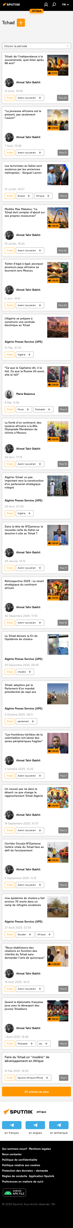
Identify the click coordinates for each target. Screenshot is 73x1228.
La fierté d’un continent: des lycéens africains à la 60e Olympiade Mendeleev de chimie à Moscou (23, 427)
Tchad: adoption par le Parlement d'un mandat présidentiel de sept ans (20, 688)
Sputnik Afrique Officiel (30, 1077)
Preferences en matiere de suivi (22, 1181)
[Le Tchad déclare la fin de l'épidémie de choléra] (57, 644)
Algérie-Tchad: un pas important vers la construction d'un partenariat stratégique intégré (24, 482)
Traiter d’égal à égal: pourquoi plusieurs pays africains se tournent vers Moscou (24, 267)
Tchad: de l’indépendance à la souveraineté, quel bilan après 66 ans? (24, 60)
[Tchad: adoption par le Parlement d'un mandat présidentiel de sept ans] (57, 693)
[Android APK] (14, 1192)
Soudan (22, 934)
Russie (21, 195)
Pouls (21, 409)
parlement (23, 721)
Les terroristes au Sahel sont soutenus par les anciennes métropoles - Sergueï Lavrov (23, 169)
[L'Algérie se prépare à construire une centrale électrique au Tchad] (57, 327)
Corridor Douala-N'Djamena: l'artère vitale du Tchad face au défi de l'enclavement (24, 847)
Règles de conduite (14, 1176)
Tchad (8, 22)
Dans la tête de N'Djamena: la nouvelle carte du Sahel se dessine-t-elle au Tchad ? (24, 530)
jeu (40, 1043)
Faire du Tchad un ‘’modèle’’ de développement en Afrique (27, 1059)
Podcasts (40, 409)
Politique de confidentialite (19, 1159)
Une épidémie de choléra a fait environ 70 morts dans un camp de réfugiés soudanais (25, 901)
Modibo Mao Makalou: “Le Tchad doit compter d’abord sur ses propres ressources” (25, 212)
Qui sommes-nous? (14, 1149)
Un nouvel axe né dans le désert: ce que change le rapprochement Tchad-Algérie (24, 792)
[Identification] (46, 4)
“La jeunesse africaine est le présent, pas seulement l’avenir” (23, 114)
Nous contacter (12, 1154)
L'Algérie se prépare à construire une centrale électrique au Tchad (20, 322)
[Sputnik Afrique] (12, 6)
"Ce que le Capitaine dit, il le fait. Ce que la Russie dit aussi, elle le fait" (25, 371)
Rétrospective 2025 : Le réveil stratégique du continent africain (24, 584)
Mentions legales (40, 1149)
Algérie (21, 354)
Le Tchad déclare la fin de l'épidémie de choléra (21, 637)
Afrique (40, 195)
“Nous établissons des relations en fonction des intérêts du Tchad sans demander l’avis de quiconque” (25, 953)
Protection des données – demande (25, 1170)
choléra (22, 671)
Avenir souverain (27, 97)
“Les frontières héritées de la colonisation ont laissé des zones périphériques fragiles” (24, 738)
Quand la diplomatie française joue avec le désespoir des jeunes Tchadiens (24, 1005)
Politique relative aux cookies (21, 1165)
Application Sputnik (41, 1176)
